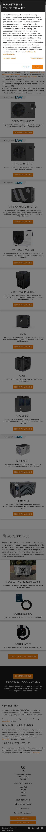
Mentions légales (9, 58)
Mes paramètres (37, 58)
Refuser (26, 67)
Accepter (37, 67)
